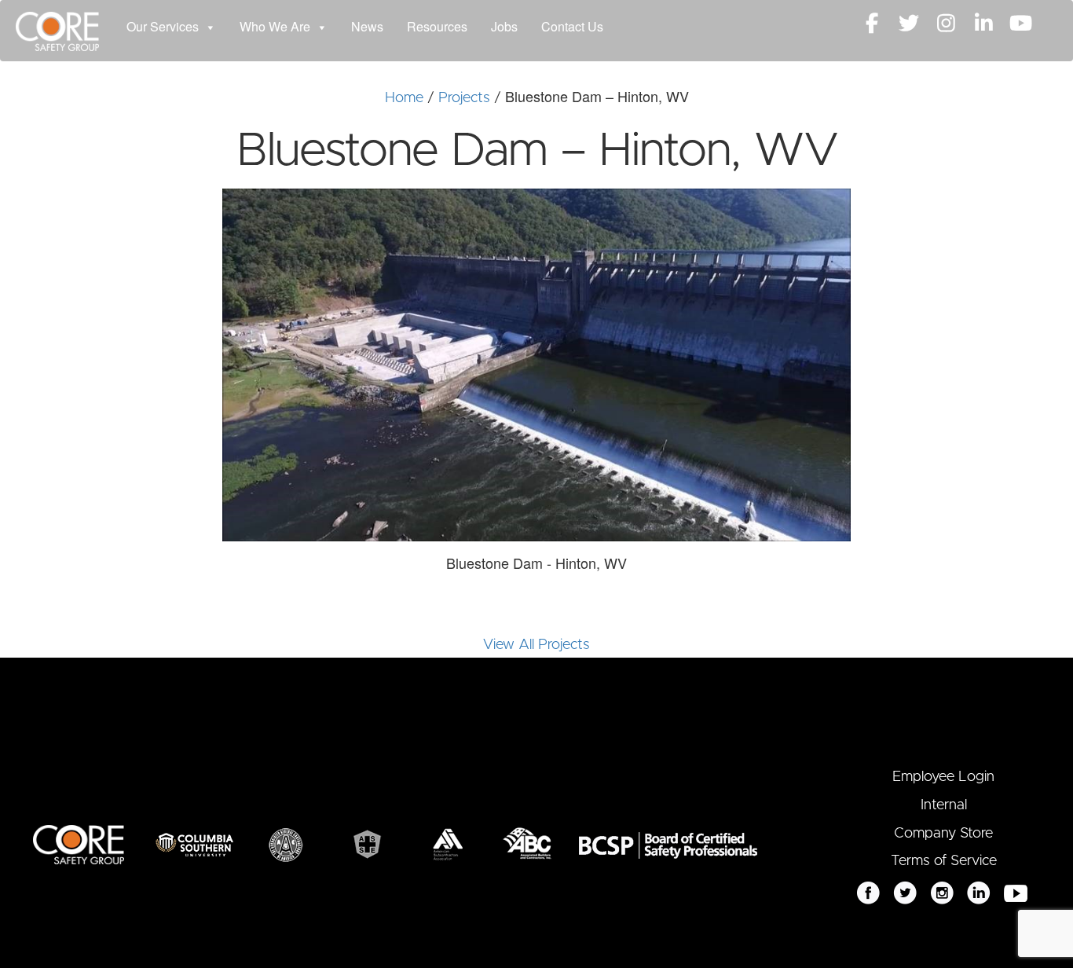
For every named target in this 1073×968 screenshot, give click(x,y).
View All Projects (536, 645)
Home (404, 98)
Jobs (504, 26)
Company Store (943, 834)
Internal (944, 805)
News (367, 26)
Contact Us (572, 26)
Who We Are (275, 26)
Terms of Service (944, 861)
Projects (464, 98)
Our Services (162, 26)
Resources (437, 26)
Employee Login (943, 777)
